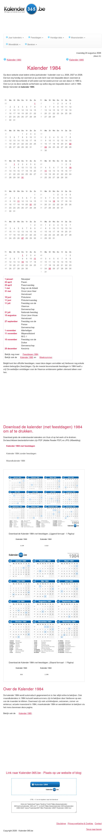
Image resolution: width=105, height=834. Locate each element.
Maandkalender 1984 (15, 460)
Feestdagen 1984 (30, 354)
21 (31, 204)
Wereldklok (13, 44)
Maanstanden (77, 37)
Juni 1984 (56, 156)
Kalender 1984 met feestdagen (20, 445)
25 (50, 268)
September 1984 (21, 217)
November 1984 (21, 247)
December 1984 (57, 247)
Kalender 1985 (76, 59)
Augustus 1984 (57, 186)
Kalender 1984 (41, 784)
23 (46, 147)
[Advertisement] (53, 25)
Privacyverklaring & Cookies (80, 823)
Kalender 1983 (14, 59)
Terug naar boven (94, 829)
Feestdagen (36, 37)
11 (46, 170)
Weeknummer (45, 357)
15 (54, 201)
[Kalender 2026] (24, 8)
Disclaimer (61, 823)
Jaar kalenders (15, 37)
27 (22, 238)
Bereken (31, 44)
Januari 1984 (21, 95)
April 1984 (57, 126)
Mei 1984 (21, 156)
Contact (98, 823)
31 (22, 177)
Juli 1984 (21, 186)
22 (70, 143)
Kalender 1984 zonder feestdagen (21, 453)
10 (70, 167)
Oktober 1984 (57, 217)
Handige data (56, 37)
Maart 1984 (21, 126)
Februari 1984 (56, 95)
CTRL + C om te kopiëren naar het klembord (44, 799)
